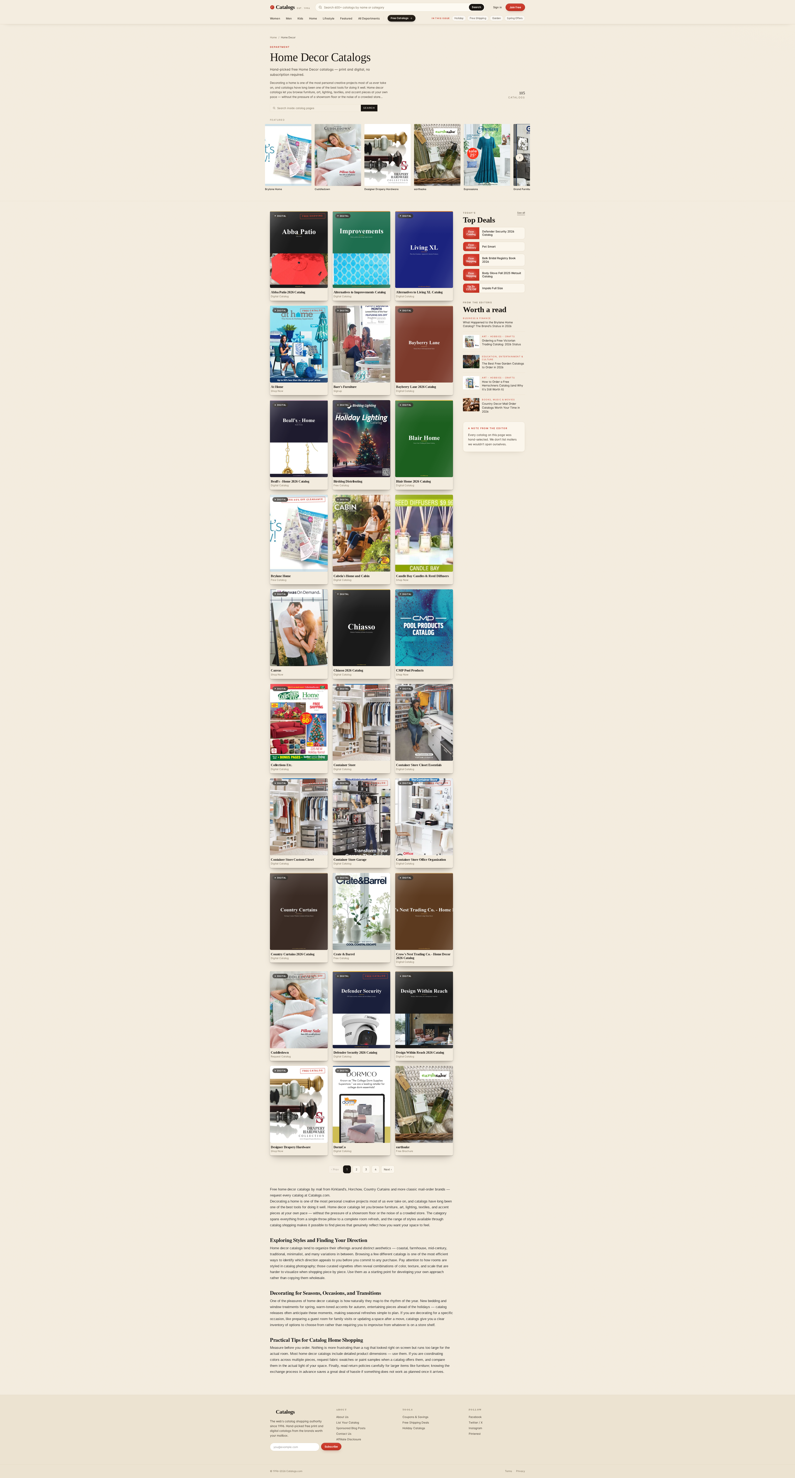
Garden (496, 18)
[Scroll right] (519, 157)
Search (476, 7)
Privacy (520, 1471)
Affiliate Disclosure (348, 1439)
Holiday (459, 18)
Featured (346, 18)
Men (289, 18)
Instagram (475, 1428)
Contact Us (343, 1433)
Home (313, 18)
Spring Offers (515, 18)
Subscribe (331, 1446)
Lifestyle (328, 18)
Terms (508, 1471)
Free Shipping (478, 18)
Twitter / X (476, 1422)
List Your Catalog (347, 1422)
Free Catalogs (400, 18)
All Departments (369, 18)
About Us (342, 1417)
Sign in (497, 7)
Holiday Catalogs (413, 1428)
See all (521, 212)
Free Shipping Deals (415, 1422)
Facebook (475, 1417)
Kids (300, 18)
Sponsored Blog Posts (350, 1428)
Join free (515, 7)
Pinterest (475, 1433)
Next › (388, 1169)
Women (275, 18)
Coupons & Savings (415, 1417)
